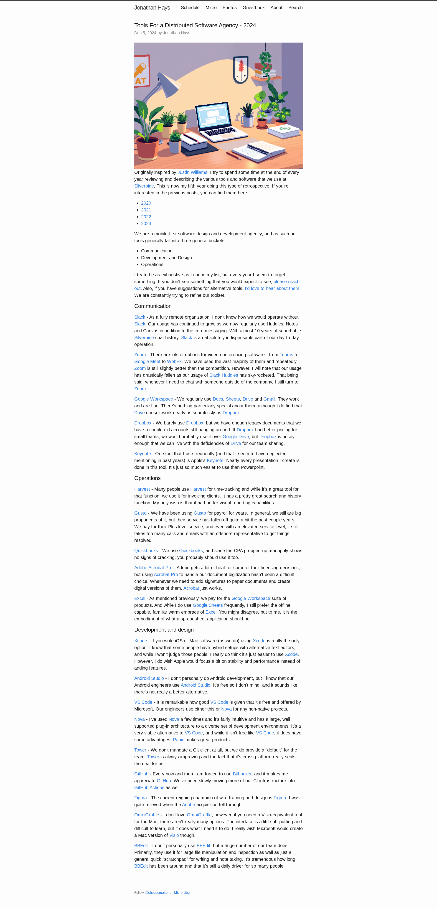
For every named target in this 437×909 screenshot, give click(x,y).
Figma (140, 797)
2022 (146, 216)
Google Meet (147, 361)
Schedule (190, 7)
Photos (230, 7)
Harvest (142, 489)
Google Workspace (153, 398)
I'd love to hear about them (272, 288)
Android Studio (149, 678)
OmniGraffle (146, 814)
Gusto (140, 512)
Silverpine (144, 185)
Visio (174, 835)
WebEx (174, 361)
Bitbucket (242, 773)
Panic (178, 739)
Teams (286, 354)
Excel (139, 598)
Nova (226, 708)
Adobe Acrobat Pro (153, 567)
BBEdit (141, 845)
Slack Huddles (223, 375)
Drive (248, 398)
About (276, 7)
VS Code (143, 702)
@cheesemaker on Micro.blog (167, 892)
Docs (218, 398)
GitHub (141, 773)
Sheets (233, 398)
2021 (146, 209)
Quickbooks (146, 550)
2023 (146, 223)
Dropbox (231, 412)
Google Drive (236, 436)
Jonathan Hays (152, 7)
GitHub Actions (149, 787)
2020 (146, 203)
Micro (211, 7)
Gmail (269, 398)
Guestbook (254, 7)
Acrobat (191, 588)
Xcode (140, 640)
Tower (140, 749)
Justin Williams (192, 172)
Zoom (140, 354)
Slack (139, 317)
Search (295, 7)
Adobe (188, 804)
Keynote (142, 453)
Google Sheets (208, 605)
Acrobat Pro (166, 574)
